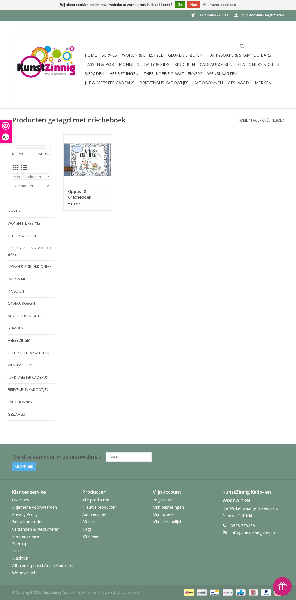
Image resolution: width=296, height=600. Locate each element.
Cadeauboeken (216, 64)
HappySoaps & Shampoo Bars (239, 55)
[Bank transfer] (201, 592)
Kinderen (184, 64)
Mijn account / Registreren (262, 15)
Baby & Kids (156, 64)
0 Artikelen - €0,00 (213, 15)
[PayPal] (265, 592)
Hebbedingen (123, 73)
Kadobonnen (208, 83)
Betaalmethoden (28, 521)
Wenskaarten (222, 73)
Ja (180, 5)
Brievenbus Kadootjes (163, 83)
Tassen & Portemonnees (112, 64)
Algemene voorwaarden (34, 507)
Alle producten (95, 500)
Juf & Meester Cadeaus (109, 83)
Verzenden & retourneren (36, 529)
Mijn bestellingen (168, 507)
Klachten (20, 558)
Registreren (163, 500)
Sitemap (19, 543)
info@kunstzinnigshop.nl (253, 533)
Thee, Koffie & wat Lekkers (172, 73)
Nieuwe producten (99, 507)
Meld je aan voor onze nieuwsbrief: (56, 457)
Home (91, 55)
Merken (263, 83)
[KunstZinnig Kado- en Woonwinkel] (47, 64)
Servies (109, 55)
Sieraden (94, 73)
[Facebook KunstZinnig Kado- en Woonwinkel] (279, 457)
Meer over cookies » (219, 5)
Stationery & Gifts (258, 64)
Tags (255, 120)
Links (17, 550)
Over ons (20, 500)
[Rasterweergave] (16, 168)
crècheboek (273, 120)
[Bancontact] (214, 592)
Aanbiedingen (95, 514)
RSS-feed (90, 536)
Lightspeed (130, 592)
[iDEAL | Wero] (188, 592)
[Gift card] (253, 592)
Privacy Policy (25, 514)
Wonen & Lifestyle (142, 55)
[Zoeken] (242, 46)
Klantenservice (25, 536)
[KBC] (240, 592)
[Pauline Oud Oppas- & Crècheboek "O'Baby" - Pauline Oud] (87, 159)
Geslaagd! (239, 83)
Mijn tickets (163, 514)
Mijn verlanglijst (167, 521)
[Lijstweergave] (24, 168)
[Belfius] (227, 592)
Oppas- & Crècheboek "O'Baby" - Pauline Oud (86, 194)
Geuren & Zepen (185, 55)
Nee (193, 5)
